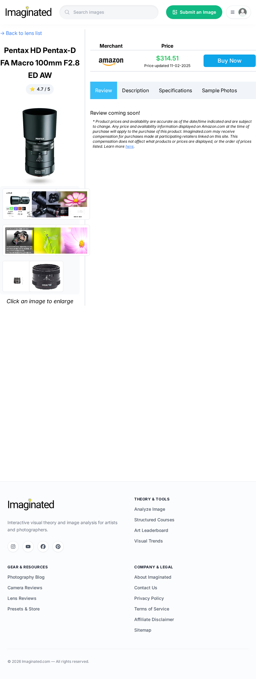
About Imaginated (152, 577)
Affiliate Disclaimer (154, 619)
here (130, 146)
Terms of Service (151, 608)
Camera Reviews (24, 587)
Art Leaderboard (151, 530)
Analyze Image (149, 509)
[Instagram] (13, 546)
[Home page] (28, 12)
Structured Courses (154, 519)
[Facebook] (43, 546)
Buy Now (230, 60)
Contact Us (145, 587)
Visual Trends (148, 540)
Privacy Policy (149, 598)
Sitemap (142, 630)
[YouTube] (28, 546)
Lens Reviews (22, 598)
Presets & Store (23, 608)
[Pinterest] (58, 546)
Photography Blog (26, 577)
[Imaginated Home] (30, 504)
